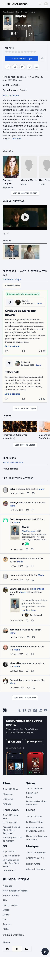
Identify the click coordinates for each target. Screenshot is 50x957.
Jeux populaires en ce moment (12, 839)
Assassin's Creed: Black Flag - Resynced (11, 830)
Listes (7, 416)
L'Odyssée (8, 799)
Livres (30, 810)
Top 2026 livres (34, 816)
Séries (30, 783)
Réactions (9, 457)
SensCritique (8, 12)
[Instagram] (29, 711)
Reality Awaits (33, 863)
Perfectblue (16, 680)
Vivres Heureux (18, 663)
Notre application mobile (15, 890)
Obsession (8, 794)
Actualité (7, 804)
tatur (12, 489)
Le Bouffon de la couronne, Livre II (35, 829)
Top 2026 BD (9, 851)
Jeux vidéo (11, 810)
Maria (33, 12)
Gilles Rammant (18, 646)
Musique (32, 846)
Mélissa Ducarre (18, 558)
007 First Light (10, 822)
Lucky (29, 797)
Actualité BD (9, 870)
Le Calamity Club (34, 822)
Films (17, 12)
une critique (38, 588)
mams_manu (16, 502)
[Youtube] (45, 711)
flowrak (25, 301)
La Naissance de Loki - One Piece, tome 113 (11, 863)
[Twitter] (19, 711)
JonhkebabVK (17, 588)
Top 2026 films (10, 789)
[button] (46, 4)
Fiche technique (11, 95)
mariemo (14, 629)
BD (5, 846)
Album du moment (35, 869)
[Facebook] (24, 711)
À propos (7, 886)
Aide (5, 900)
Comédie (25, 12)
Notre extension (11, 895)
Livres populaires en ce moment (36, 838)
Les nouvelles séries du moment (36, 803)
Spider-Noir (32, 792)
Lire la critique (12, 346)
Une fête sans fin (11, 855)
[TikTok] (35, 711)
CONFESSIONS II (35, 858)
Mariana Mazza (29, 180)
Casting (8, 150)
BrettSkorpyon (18, 519)
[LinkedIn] (40, 711)
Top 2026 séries (34, 788)
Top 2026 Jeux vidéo (10, 817)
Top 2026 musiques (36, 852)
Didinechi (25, 362)
